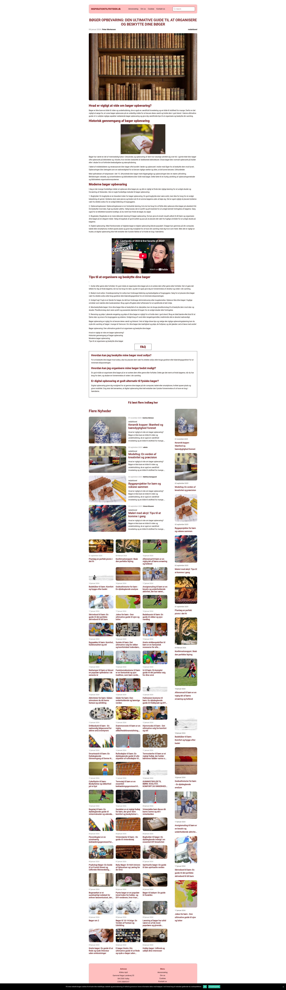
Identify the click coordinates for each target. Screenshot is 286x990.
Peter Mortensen (109, 29)
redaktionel (192, 29)
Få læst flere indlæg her (143, 402)
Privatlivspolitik (214, 986)
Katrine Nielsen (148, 418)
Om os (143, 9)
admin (145, 447)
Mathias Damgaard (150, 477)
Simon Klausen (148, 506)
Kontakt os (160, 9)
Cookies (151, 9)
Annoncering (133, 9)
